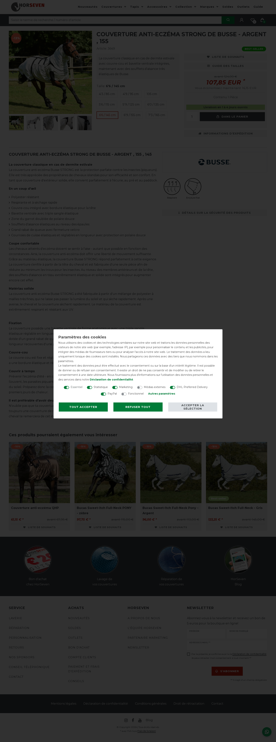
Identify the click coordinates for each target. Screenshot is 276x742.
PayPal (112, 393)
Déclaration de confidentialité (111, 379)
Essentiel (76, 387)
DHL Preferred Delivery (192, 387)
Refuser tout (138, 407)
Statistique (101, 387)
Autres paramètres (161, 393)
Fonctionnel (136, 393)
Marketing (126, 387)
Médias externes (154, 387)
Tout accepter (83, 407)
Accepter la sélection (192, 407)
